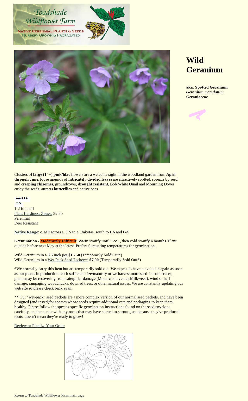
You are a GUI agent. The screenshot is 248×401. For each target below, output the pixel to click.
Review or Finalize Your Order (39, 325)
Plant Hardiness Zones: (33, 213)
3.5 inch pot (57, 255)
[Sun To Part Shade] (18, 205)
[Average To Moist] (22, 199)
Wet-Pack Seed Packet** (68, 259)
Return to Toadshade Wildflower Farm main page (49, 395)
